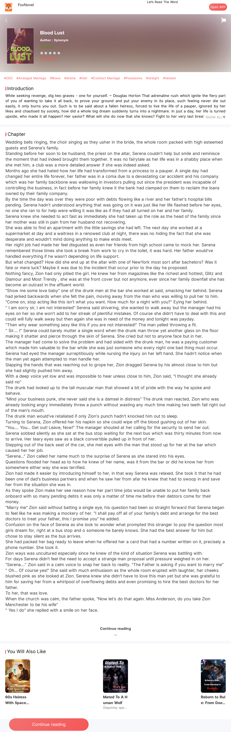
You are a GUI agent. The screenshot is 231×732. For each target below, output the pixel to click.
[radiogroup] (50, 53)
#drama (70, 78)
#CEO (9, 78)
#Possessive (133, 78)
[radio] (42, 53)
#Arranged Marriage (31, 78)
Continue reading (48, 724)
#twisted (169, 78)
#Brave (56, 78)
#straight (153, 78)
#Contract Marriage (106, 78)
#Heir (83, 78)
